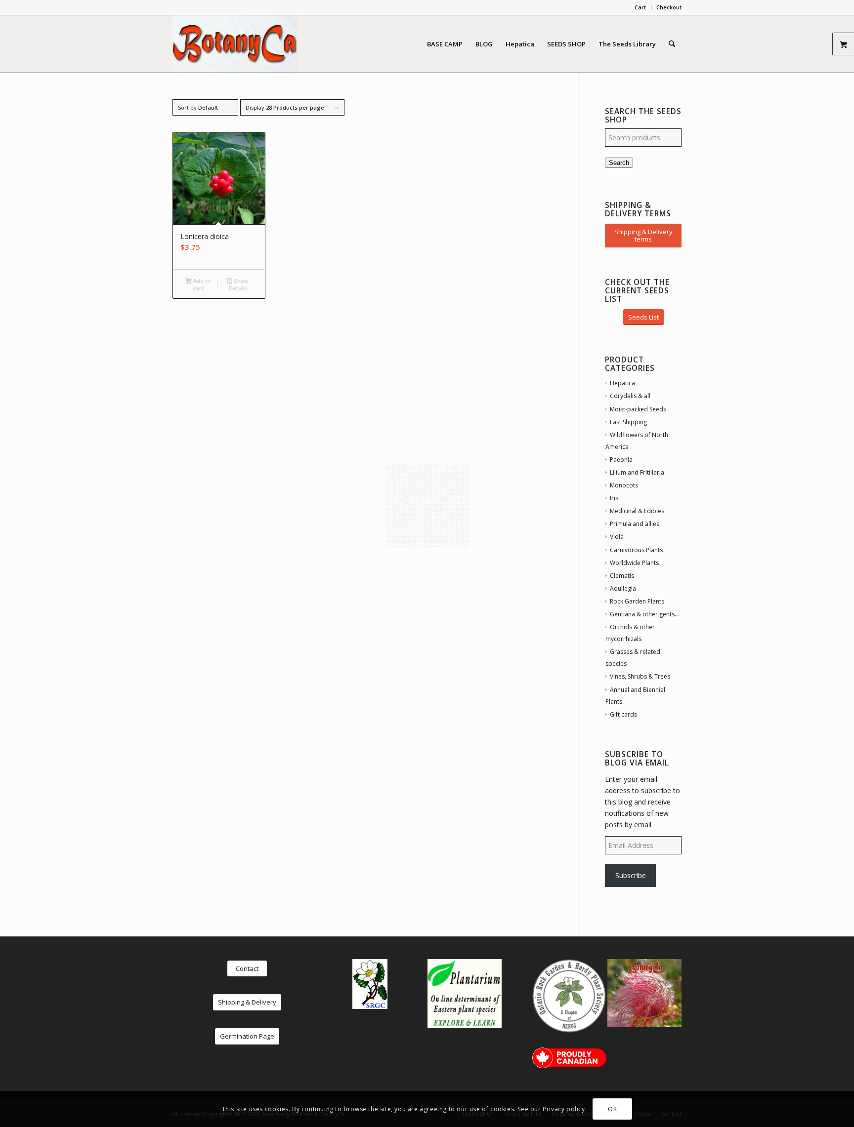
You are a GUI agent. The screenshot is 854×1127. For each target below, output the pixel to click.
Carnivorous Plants (636, 550)
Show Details (239, 284)
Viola (617, 536)
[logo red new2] (235, 44)
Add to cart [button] (201, 284)
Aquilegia (623, 588)
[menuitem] (640, 7)
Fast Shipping (628, 422)
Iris (614, 498)
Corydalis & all (630, 396)
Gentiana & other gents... (644, 614)
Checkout (669, 7)
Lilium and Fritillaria (637, 472)
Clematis (622, 575)
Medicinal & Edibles (637, 511)
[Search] (672, 44)
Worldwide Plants (634, 563)
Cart (640, 7)
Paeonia (621, 459)
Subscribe (630, 875)
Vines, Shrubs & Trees (640, 676)
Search (619, 162)
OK (612, 1108)
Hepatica (622, 383)
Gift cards (623, 714)
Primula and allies (634, 524)
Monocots (624, 485)
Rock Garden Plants (637, 601)
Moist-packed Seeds (638, 409)
